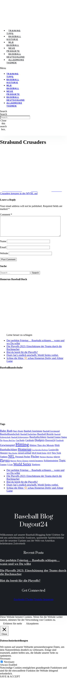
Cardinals (29, 440)
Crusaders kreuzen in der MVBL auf (19, 193)
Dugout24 (50, 440)
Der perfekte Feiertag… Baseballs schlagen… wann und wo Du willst (30, 562)
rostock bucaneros (36, 461)
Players (5, 460)
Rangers (13, 461)
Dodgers (40, 440)
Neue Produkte (13, 49)
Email (3, 247)
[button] (5, 68)
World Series (22, 464)
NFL (11, 456)
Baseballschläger (38, 436)
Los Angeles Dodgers (40, 450)
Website (4, 253)
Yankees (36, 464)
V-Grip (10, 464)
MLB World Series (39, 453)
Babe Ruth (6, 430)
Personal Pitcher (22, 456)
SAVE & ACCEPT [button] (10, 676)
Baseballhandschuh (10, 434)
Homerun (24, 449)
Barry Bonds (18, 431)
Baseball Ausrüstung (33, 431)
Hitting (22, 444)
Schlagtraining (51, 460)
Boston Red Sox (9, 440)
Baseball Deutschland (16, 55)
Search (3, 114)
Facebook (60, 440)
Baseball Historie (14, 38)
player (57, 456)
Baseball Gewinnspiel (51, 431)
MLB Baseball (13, 44)
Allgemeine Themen (15, 61)
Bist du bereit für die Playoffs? (22, 352)
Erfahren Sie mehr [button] (12, 623)
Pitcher (35, 456)
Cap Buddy (20, 440)
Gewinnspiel (7, 445)
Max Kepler (12, 453)
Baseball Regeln (45, 434)
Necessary (9, 661)
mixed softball (24, 453)
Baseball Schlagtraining (20, 437)
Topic (62, 460)
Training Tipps (13, 32)
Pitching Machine (46, 457)
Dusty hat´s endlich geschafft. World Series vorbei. (33, 355)
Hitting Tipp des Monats (42, 445)
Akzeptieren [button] (32, 623)
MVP (49, 453)
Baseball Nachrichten (28, 434)
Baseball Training (54, 437)
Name (3, 241)
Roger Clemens (22, 461)
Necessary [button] (5, 658)
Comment (6, 214)
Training (3, 464)
